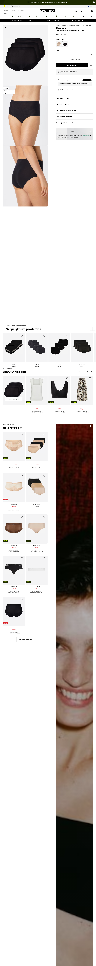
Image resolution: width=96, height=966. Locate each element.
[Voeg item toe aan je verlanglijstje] (22, 336)
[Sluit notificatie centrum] (81, 10)
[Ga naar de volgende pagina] (94, 329)
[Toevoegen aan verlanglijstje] (91, 65)
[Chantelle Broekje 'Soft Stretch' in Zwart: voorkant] (25, 55)
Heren (13, 10)
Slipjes (86, 25)
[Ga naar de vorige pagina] (91, 329)
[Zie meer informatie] (36, 414)
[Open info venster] (94, 2)
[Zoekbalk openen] (90, 16)
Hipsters (93, 25)
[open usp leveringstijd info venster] (90, 83)
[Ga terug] (5, 27)
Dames (5, 10)
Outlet (7, 6)
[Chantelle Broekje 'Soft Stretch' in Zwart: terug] (25, 176)
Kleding (64, 25)
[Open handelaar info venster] (76, 71)
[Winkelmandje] (92, 11)
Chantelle (12, 428)
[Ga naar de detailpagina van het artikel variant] (59, 44)
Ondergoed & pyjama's (75, 25)
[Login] (76, 11)
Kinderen (21, 10)
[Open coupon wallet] (71, 11)
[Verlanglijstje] (87, 11)
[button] (74, 54)
